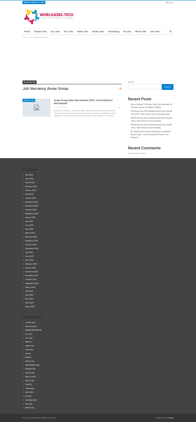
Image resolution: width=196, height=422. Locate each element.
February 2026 (31, 186)
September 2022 (32, 283)
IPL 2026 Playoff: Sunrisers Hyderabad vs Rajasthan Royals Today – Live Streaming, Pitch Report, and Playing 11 (151, 134)
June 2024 (29, 225)
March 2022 (30, 306)
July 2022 (29, 291)
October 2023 (31, 245)
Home (27, 31)
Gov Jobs (68, 31)
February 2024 (31, 237)
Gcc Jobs (55, 31)
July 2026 (29, 175)
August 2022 (30, 287)
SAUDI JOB (29, 381)
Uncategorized (31, 400)
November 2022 (31, 275)
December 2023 (31, 241)
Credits (170, 418)
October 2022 (31, 279)
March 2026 (30, 182)
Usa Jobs (155, 31)
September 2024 (32, 213)
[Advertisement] (98, 58)
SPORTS (28, 384)
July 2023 (29, 252)
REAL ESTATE (30, 377)
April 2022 (29, 303)
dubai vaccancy (31, 326)
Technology (113, 31)
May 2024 (29, 229)
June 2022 (29, 295)
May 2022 (29, 299)
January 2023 (30, 268)
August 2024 (30, 217)
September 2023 (32, 248)
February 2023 (31, 264)
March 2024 (30, 233)
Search (131, 82)
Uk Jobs (127, 31)
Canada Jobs (40, 31)
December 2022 (31, 272)
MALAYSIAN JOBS (32, 365)
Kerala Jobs (98, 31)
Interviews (29, 349)
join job (28, 353)
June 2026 (29, 179)
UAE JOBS (29, 392)
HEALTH (28, 342)
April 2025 (29, 194)
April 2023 (29, 260)
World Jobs (140, 31)
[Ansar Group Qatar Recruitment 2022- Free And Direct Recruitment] (37, 108)
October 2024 (31, 210)
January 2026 (30, 190)
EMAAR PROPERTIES (33, 330)
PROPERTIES (30, 369)
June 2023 (29, 256)
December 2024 (31, 202)
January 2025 (30, 198)
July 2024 (29, 221)
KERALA (28, 357)
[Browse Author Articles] (55, 107)
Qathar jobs (28, 100)
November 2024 (31, 206)
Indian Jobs (82, 31)
